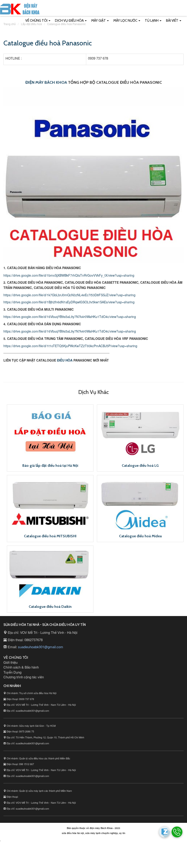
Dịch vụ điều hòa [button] (69, 20)
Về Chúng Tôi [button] (36, 20)
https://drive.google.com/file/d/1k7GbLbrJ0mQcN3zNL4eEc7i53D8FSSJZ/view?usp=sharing (69, 295)
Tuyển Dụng (12, 672)
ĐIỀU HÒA (65, 360)
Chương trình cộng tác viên (23, 676)
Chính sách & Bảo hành (21, 667)
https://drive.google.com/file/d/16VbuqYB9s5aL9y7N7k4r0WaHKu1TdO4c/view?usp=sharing (69, 316)
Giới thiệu (10, 662)
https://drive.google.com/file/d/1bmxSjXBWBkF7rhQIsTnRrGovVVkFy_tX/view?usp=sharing (68, 275)
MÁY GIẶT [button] (98, 20)
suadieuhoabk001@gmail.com (40, 646)
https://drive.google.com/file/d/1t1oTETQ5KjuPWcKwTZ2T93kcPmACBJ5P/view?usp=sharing (70, 346)
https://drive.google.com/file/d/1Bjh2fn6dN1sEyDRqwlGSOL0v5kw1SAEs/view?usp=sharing (69, 302)
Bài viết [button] (172, 20)
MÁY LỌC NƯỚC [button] (125, 20)
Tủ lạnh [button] (152, 20)
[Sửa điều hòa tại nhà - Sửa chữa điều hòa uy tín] (19, 9)
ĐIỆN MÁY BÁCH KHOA (46, 82)
